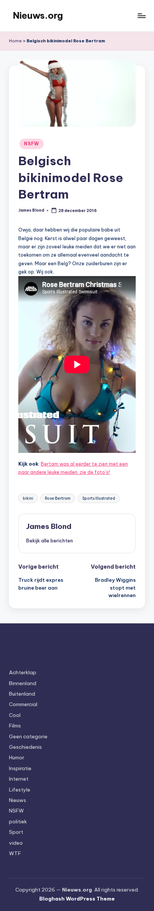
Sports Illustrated (98, 498)
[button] (49, 541)
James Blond (48, 526)
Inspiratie (20, 768)
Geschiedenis (25, 747)
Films (15, 725)
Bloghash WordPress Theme (77, 898)
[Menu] (141, 15)
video (16, 842)
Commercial (23, 704)
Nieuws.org (38, 15)
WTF (15, 853)
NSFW (31, 143)
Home (15, 40)
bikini (28, 498)
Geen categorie (28, 736)
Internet (18, 778)
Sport (16, 832)
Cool (15, 715)
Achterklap (22, 672)
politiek (18, 821)
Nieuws (17, 800)
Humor (16, 757)
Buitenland (22, 693)
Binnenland (22, 683)
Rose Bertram (58, 498)
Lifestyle (19, 789)
